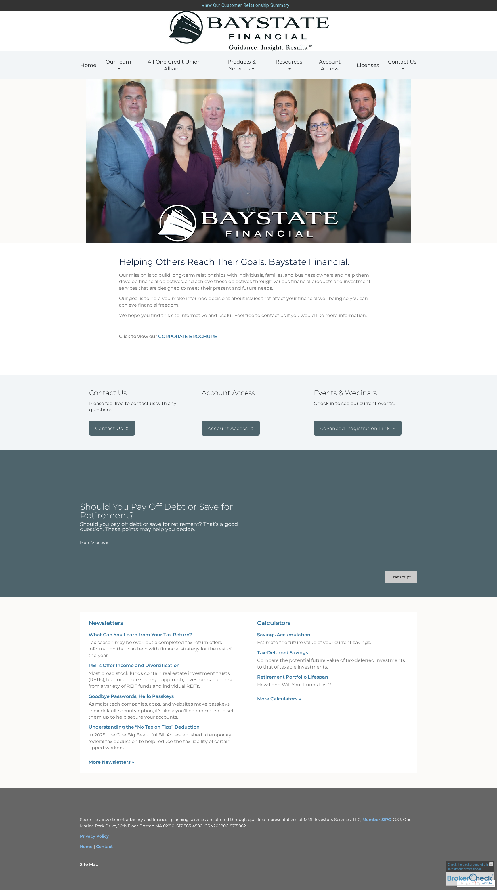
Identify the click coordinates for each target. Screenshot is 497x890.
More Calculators (279, 699)
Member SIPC (376, 819)
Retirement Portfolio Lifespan (292, 677)
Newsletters (106, 623)
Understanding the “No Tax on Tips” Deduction (144, 727)
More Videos (94, 543)
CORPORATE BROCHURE (187, 336)
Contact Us (402, 62)
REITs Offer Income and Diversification (134, 665)
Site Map (89, 864)
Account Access (330, 65)
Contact (104, 846)
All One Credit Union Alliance (174, 65)
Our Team (118, 62)
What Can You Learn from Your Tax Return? (140, 634)
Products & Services (242, 65)
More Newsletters (111, 762)
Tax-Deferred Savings (282, 652)
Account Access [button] (228, 428)
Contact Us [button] (109, 428)
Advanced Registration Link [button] (355, 428)
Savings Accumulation (283, 634)
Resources (289, 62)
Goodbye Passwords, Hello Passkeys (131, 696)
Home (88, 65)
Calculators (273, 623)
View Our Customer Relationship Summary (245, 5)
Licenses (368, 65)
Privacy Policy (94, 836)
